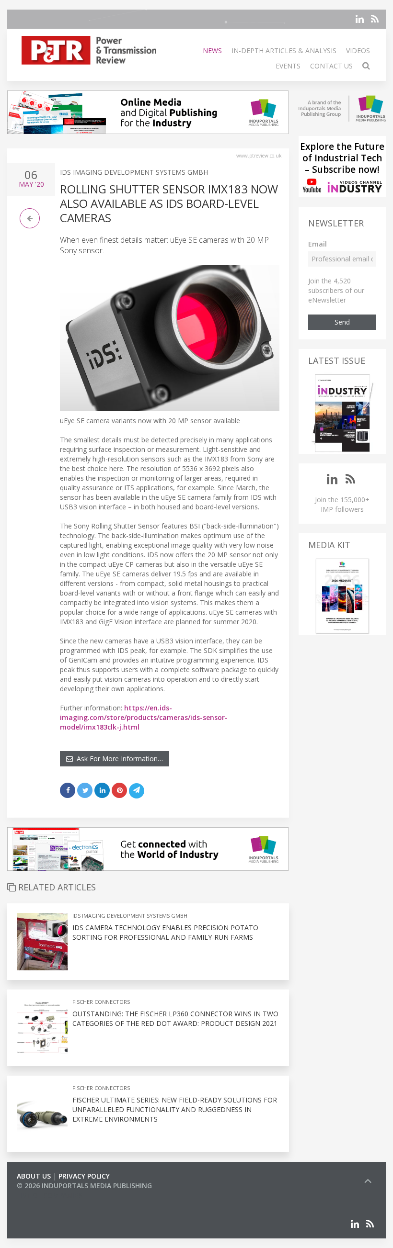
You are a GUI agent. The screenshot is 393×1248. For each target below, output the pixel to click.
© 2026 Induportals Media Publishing (84, 1185)
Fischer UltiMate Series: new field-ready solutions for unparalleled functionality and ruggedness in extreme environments (174, 1109)
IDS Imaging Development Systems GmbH (134, 172)
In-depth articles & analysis (283, 50)
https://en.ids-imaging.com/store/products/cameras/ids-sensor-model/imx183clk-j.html (144, 717)
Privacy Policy (84, 1176)
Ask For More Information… (118, 758)
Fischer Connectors (101, 1001)
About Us (34, 1176)
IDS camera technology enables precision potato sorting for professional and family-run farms (165, 932)
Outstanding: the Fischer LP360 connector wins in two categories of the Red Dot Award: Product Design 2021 (175, 1018)
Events (288, 65)
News (212, 50)
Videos (358, 50)
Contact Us (331, 65)
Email (317, 243)
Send (342, 321)
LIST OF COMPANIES (49, 1195)
